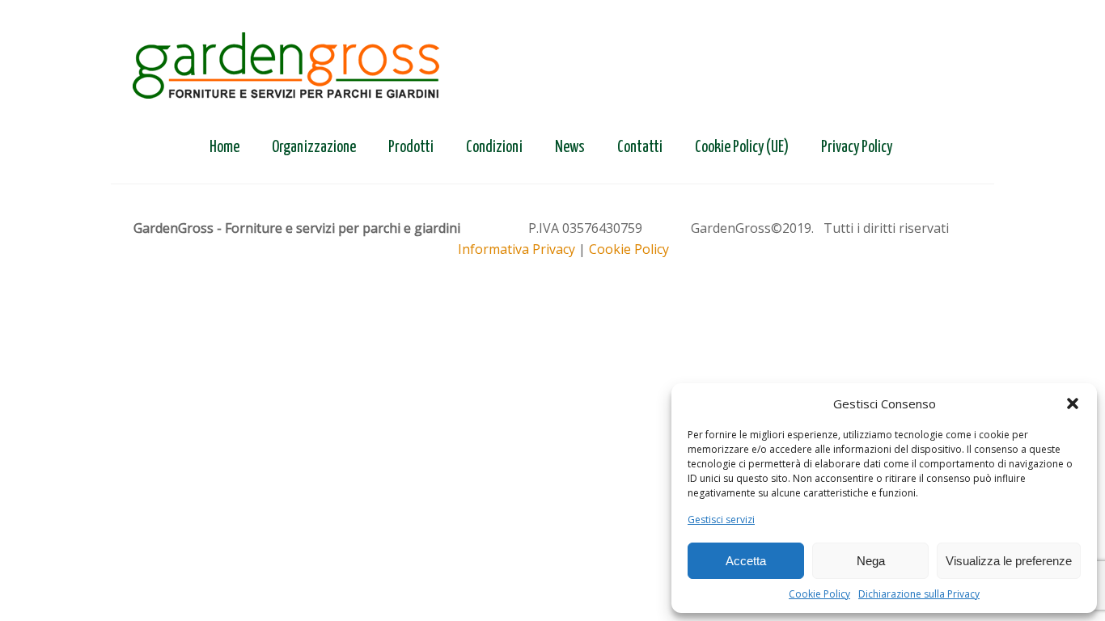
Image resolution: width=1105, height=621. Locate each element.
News (570, 147)
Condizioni (494, 147)
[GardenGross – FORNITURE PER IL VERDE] (286, 67)
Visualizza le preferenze (1009, 561)
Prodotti (411, 147)
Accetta (746, 561)
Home (224, 147)
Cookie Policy (819, 594)
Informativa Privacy (516, 249)
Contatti (640, 147)
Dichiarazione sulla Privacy (919, 594)
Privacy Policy (856, 147)
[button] (1073, 403)
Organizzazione (314, 147)
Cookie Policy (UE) (742, 147)
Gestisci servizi (721, 519)
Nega (871, 561)
